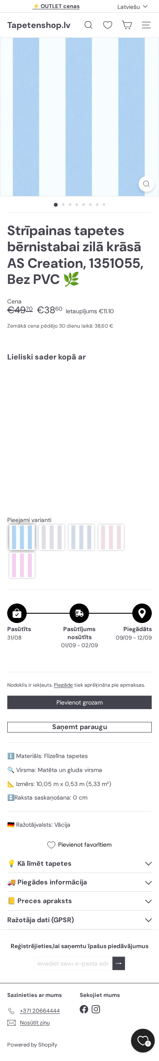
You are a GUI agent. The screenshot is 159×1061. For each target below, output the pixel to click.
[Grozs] (127, 25)
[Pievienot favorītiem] (140, 386)
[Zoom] (146, 184)
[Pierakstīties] (118, 964)
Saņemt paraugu (79, 726)
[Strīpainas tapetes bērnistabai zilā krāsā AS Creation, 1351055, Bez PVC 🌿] (79, 397)
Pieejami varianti (29, 520)
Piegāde (63, 685)
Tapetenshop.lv (38, 25)
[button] (22, 537)
